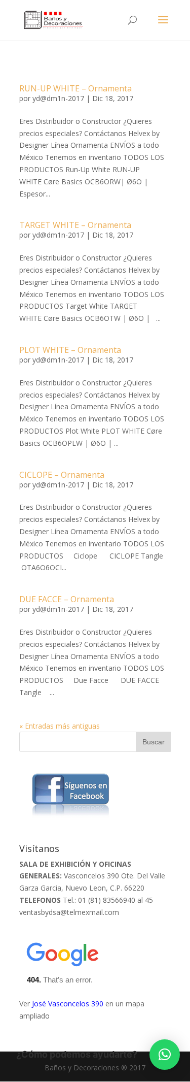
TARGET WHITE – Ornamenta (75, 225)
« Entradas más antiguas (59, 726)
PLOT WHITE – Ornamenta (70, 349)
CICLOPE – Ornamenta (61, 474)
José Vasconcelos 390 (67, 1003)
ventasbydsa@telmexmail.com (69, 912)
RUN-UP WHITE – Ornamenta (75, 88)
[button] (164, 1054)
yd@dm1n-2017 (58, 98)
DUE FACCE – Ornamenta (66, 599)
